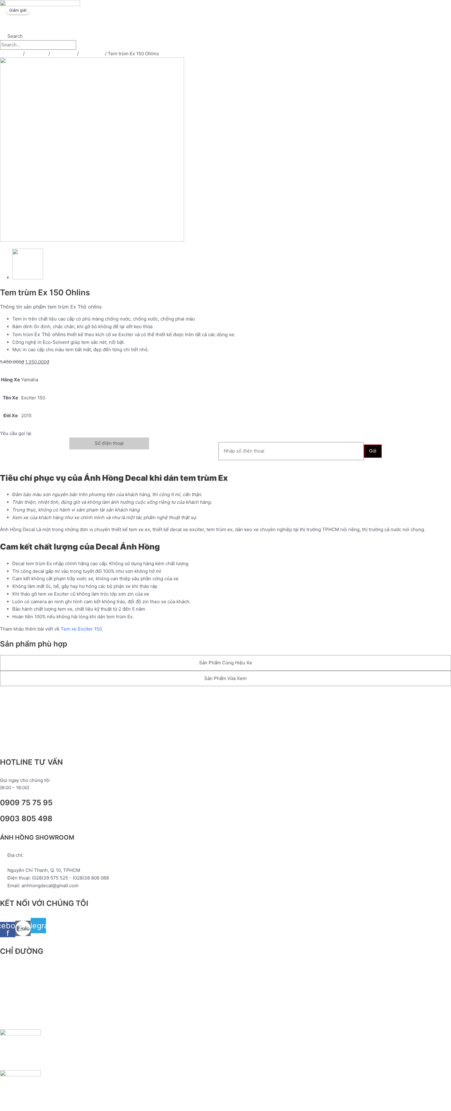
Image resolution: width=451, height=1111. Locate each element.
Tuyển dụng (294, 25)
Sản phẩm (161, 25)
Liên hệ (327, 25)
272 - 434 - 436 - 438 (31, 863)
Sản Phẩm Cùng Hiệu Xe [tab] (225, 663)
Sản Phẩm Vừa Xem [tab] (225, 678)
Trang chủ (127, 25)
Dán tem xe (63, 53)
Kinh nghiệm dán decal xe (241, 25)
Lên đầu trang (26, 699)
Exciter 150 (92, 53)
